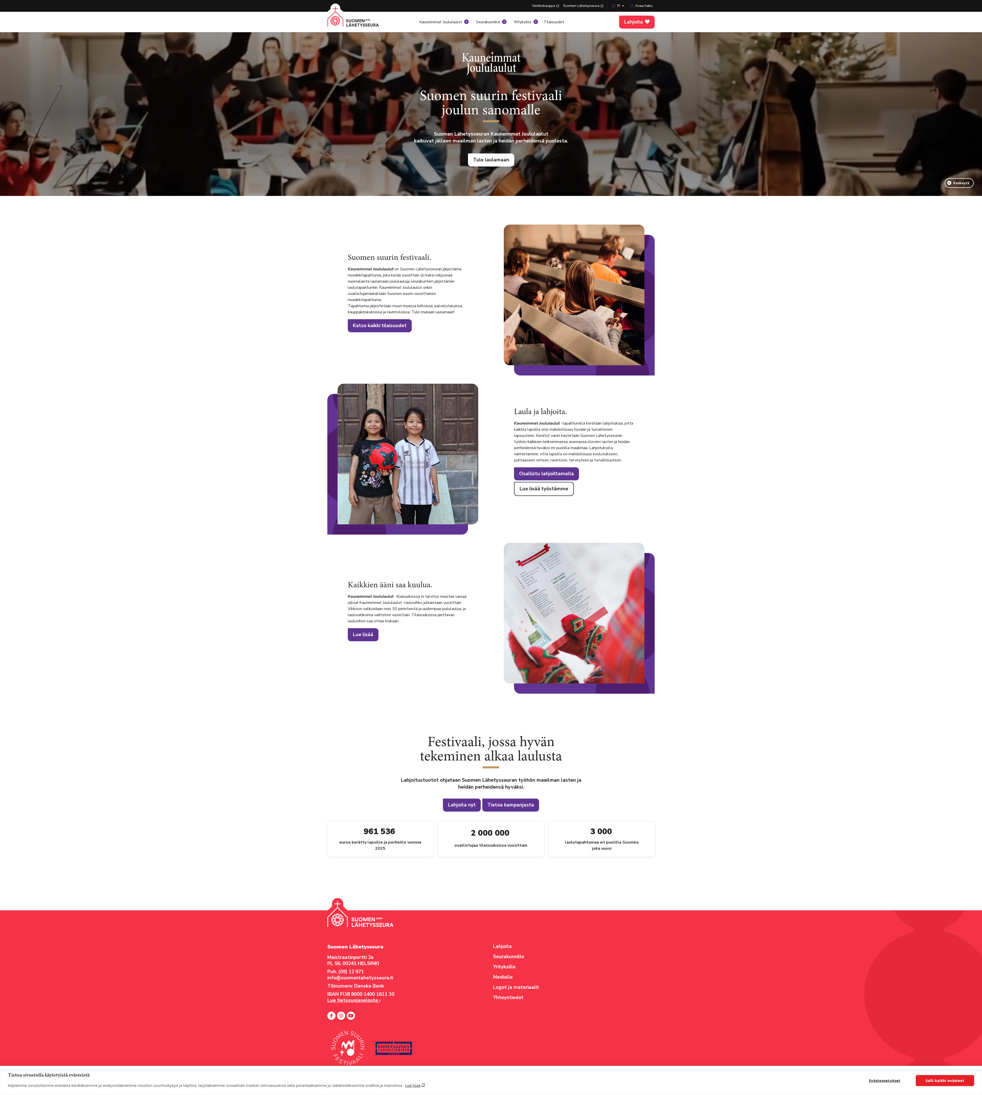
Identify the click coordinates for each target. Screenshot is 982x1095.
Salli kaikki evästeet (944, 1080)
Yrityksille (522, 22)
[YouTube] (351, 1016)
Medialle (503, 977)
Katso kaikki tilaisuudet (380, 325)
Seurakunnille (488, 22)
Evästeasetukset (884, 1080)
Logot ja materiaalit (516, 987)
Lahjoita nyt (462, 805)
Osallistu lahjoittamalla (546, 473)
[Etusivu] (359, 20)
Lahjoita (633, 22)
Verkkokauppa (543, 5)
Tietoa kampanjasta (510, 805)
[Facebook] (331, 1016)
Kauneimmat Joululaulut (440, 22)
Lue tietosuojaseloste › (354, 1000)
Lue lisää (412, 1085)
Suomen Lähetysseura (581, 5)
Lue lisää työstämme (544, 488)
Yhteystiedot (508, 997)
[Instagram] (341, 1016)
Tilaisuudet (554, 22)
